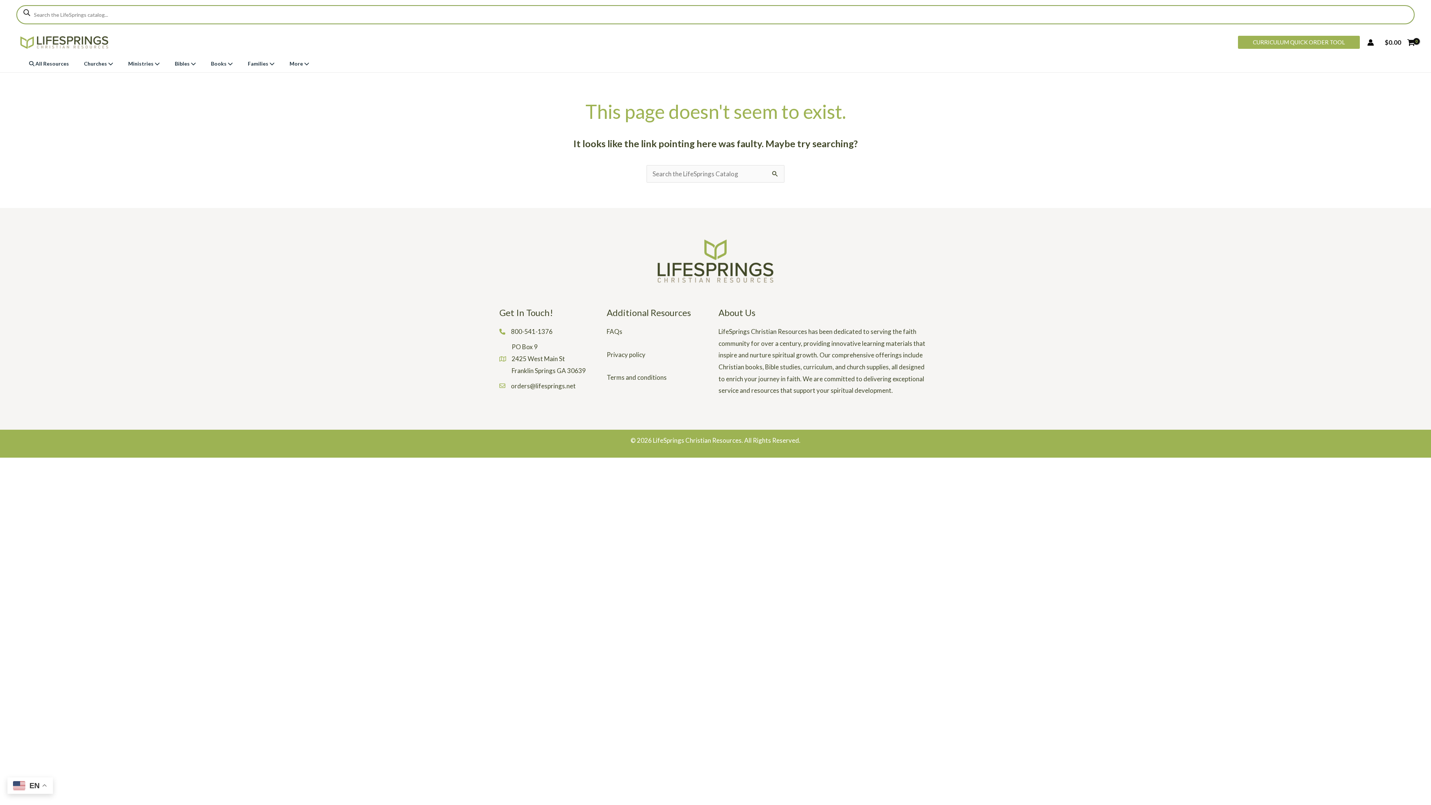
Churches (96, 63)
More (297, 63)
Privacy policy (626, 355)
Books (219, 63)
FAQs (614, 331)
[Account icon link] (1370, 42)
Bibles (183, 63)
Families (258, 63)
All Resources (51, 63)
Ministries (141, 63)
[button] (1299, 42)
